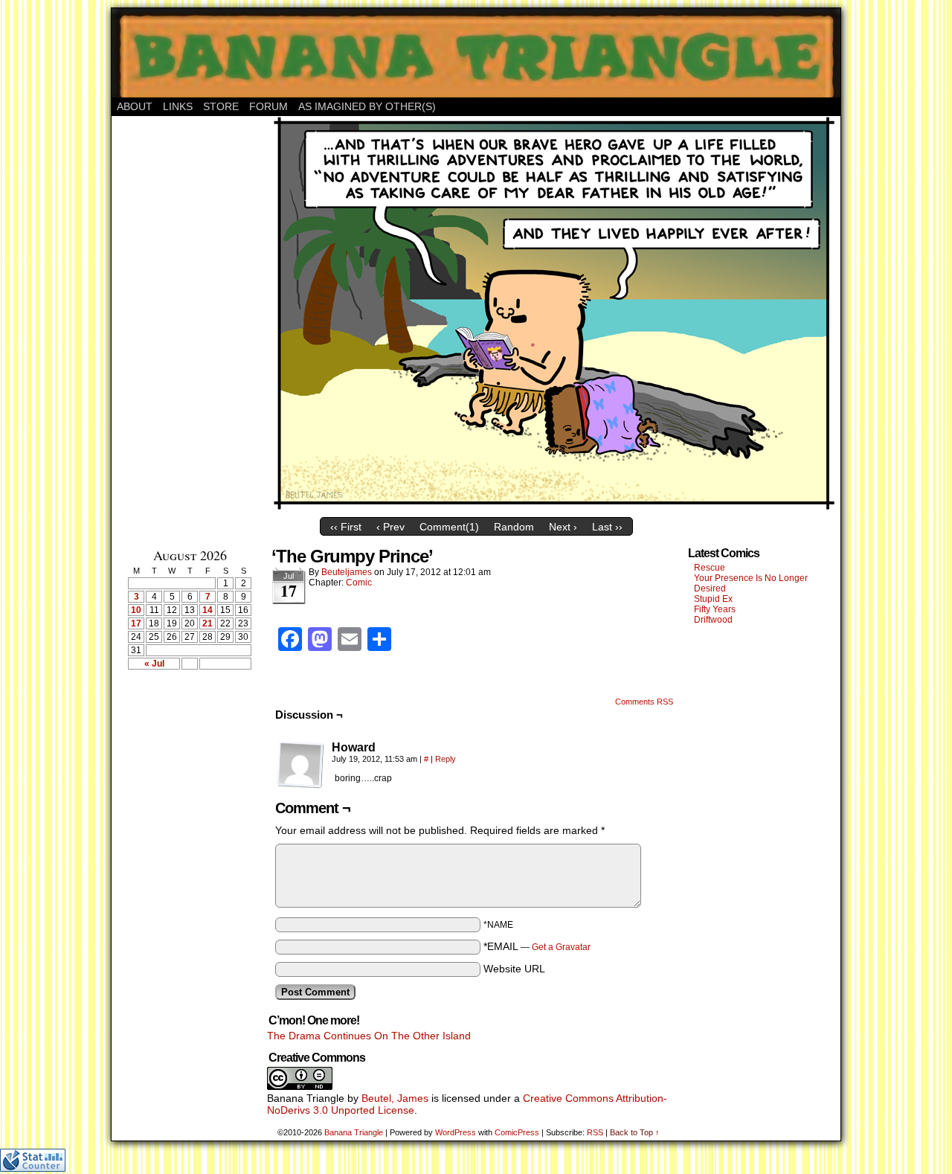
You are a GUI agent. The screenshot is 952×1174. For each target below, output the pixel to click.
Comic (359, 582)
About (134, 106)
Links (178, 106)
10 (136, 610)
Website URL (514, 969)
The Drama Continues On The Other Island (369, 1036)
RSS (595, 1132)
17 (136, 623)
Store (221, 106)
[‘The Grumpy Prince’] (554, 507)
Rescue (709, 567)
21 (207, 623)
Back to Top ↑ (635, 1132)
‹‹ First (345, 527)
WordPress (455, 1132)
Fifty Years (715, 609)
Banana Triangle (353, 1132)
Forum (268, 106)
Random (514, 527)
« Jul (154, 663)
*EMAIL (537, 946)
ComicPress (517, 1132)
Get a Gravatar (561, 947)
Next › (563, 527)
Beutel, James (394, 1098)
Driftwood (713, 620)
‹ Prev (390, 527)
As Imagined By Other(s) (367, 106)
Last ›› (607, 527)
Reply (445, 758)
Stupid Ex (713, 599)
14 (207, 610)
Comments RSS (644, 701)
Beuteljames (346, 572)
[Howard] (300, 765)
